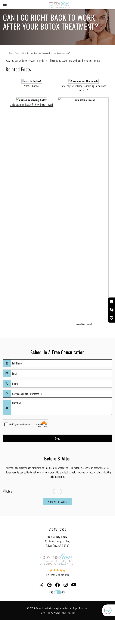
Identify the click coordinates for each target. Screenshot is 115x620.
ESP (64, 592)
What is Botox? (32, 86)
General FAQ (20, 52)
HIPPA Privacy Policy (56, 613)
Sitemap (71, 613)
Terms (42, 613)
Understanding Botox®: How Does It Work (31, 104)
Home (11, 52)
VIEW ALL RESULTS (57, 501)
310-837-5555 (57, 529)
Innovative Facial (83, 324)
